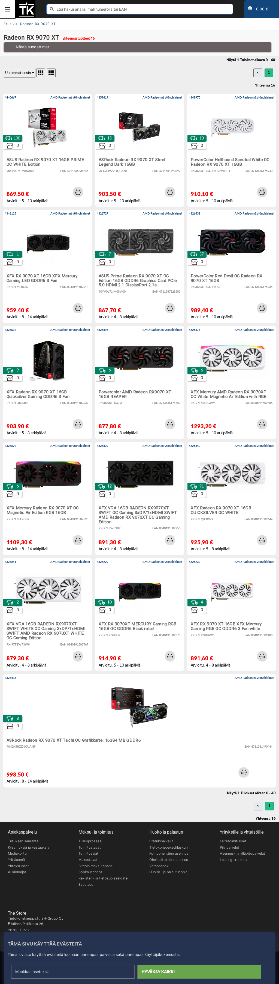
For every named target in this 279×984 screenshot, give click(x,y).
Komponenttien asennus (168, 853)
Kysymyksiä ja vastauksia (28, 847)
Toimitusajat (88, 853)
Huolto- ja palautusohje (168, 872)
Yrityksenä (16, 860)
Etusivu (10, 24)
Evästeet (85, 884)
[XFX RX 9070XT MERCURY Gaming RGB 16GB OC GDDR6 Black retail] (139, 614)
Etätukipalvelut (161, 841)
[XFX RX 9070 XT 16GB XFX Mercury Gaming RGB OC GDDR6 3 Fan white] (231, 614)
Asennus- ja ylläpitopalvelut (242, 853)
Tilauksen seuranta (23, 841)
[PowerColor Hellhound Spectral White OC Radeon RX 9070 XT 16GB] (231, 150)
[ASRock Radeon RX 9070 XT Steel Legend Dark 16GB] (139, 150)
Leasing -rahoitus (234, 860)
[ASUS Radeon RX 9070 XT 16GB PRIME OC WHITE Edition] (47, 150)
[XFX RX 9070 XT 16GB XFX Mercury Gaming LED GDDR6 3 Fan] (47, 266)
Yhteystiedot (18, 866)
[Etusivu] (26, 16)
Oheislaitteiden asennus (168, 860)
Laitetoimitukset (233, 841)
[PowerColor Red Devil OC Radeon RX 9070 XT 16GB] (231, 266)
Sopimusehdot (90, 872)
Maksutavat (88, 860)
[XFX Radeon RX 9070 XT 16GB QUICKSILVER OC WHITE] (231, 498)
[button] (78, 192)
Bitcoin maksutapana (95, 866)
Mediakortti (17, 853)
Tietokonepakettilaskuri (168, 847)
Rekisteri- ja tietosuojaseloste (103, 878)
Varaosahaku (159, 866)
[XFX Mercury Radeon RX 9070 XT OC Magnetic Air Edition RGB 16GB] (47, 498)
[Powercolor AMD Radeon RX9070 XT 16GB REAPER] (139, 382)
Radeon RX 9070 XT (38, 24)
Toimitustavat (89, 847)
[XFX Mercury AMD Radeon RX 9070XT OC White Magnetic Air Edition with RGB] (231, 382)
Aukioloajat (17, 872)
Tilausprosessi (90, 841)
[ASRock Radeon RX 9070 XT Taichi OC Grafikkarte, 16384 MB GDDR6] (139, 730)
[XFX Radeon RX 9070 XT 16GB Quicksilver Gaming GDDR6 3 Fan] (47, 382)
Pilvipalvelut (229, 847)
